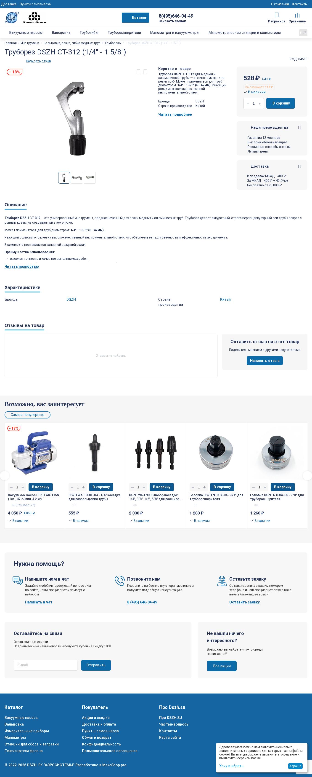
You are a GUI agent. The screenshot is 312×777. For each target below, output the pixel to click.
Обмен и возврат (96, 737)
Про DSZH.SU (170, 717)
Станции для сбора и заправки (32, 744)
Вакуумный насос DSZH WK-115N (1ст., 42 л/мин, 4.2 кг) (33, 497)
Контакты (299, 4)
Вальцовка (14, 724)
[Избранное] (276, 15)
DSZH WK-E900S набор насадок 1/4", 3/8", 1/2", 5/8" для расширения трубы (154, 497)
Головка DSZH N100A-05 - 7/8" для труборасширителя (277, 497)
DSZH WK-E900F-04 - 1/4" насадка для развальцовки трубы (95, 497)
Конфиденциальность (101, 744)
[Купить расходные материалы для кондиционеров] (26, 17)
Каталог (139, 18)
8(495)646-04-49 (176, 16)
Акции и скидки (96, 717)
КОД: (294, 59)
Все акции (222, 666)
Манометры (15, 737)
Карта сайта (170, 737)
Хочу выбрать (231, 766)
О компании (280, 4)
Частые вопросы (174, 724)
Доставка (8, 4)
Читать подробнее (175, 114)
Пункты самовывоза (35, 4)
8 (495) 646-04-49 (142, 602)
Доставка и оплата (99, 724)
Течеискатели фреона (24, 751)
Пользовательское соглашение (109, 751)
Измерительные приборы (27, 731)
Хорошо (295, 766)
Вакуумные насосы (22, 717)
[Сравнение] (297, 15)
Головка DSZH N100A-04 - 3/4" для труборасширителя (216, 497)
